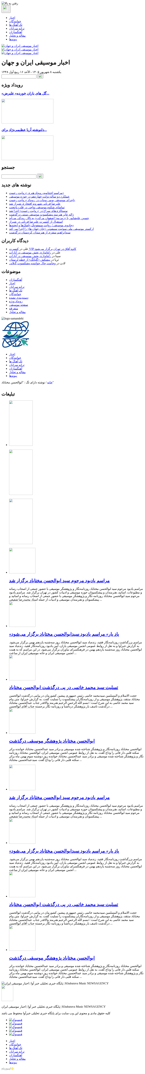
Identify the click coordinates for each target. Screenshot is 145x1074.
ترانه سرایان (16, 28)
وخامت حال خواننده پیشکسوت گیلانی (32, 263)
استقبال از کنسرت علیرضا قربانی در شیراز (36, 221)
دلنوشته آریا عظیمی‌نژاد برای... (24, 130)
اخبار (12, 17)
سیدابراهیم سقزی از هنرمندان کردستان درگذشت (39, 232)
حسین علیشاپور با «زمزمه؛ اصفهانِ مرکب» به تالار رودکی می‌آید (49, 218)
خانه (49, 382)
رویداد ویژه (16, 301)
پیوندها (13, 39)
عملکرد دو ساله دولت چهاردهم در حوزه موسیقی (39, 196)
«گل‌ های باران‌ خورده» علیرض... (25, 93)
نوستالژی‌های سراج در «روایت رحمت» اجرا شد (38, 210)
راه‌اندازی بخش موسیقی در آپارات (30, 252)
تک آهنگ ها (15, 24)
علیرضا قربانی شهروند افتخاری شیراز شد (35, 203)
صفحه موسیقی (18, 304)
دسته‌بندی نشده (18, 297)
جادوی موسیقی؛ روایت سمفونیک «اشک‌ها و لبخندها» (41, 225)
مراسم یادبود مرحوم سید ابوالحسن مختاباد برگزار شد (59, 580)
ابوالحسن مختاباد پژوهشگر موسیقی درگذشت (52, 740)
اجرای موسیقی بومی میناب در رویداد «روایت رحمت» (42, 200)
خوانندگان (15, 21)
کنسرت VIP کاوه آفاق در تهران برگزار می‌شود (42, 248)
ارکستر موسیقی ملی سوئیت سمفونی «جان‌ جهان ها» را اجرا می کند (51, 228)
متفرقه (13, 308)
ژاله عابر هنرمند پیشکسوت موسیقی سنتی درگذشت (41, 214)
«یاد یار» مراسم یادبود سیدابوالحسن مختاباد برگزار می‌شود (64, 634)
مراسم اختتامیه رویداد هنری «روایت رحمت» (36, 193)
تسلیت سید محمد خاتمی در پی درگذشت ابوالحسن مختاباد (63, 687)
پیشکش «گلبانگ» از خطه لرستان (29, 259)
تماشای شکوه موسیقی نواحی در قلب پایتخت (37, 207)
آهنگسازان (15, 32)
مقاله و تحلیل (17, 35)
